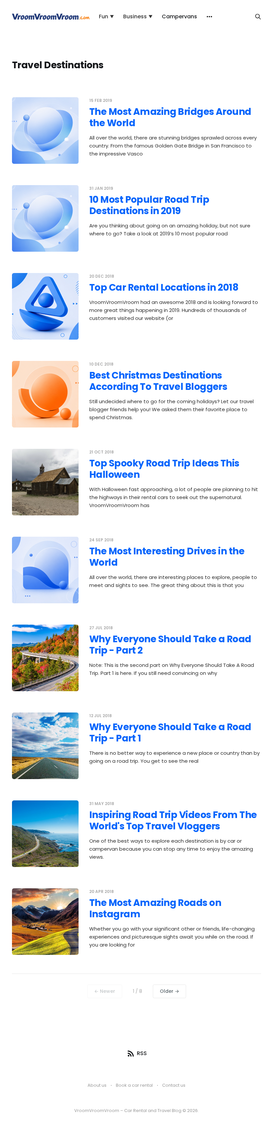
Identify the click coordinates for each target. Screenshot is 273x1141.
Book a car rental (134, 1085)
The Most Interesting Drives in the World (166, 557)
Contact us (173, 1085)
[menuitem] (106, 16)
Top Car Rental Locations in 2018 (163, 287)
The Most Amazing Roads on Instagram (155, 908)
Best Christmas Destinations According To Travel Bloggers (158, 381)
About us (97, 1085)
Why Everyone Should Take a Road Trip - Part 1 (170, 732)
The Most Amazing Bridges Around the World (170, 117)
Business (137, 16)
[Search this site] (258, 17)
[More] (209, 17)
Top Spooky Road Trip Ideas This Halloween (164, 469)
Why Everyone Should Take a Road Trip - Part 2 (170, 645)
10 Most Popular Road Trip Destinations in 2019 (149, 205)
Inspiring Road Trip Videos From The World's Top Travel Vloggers (173, 820)
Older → (169, 991)
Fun (106, 16)
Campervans (179, 16)
